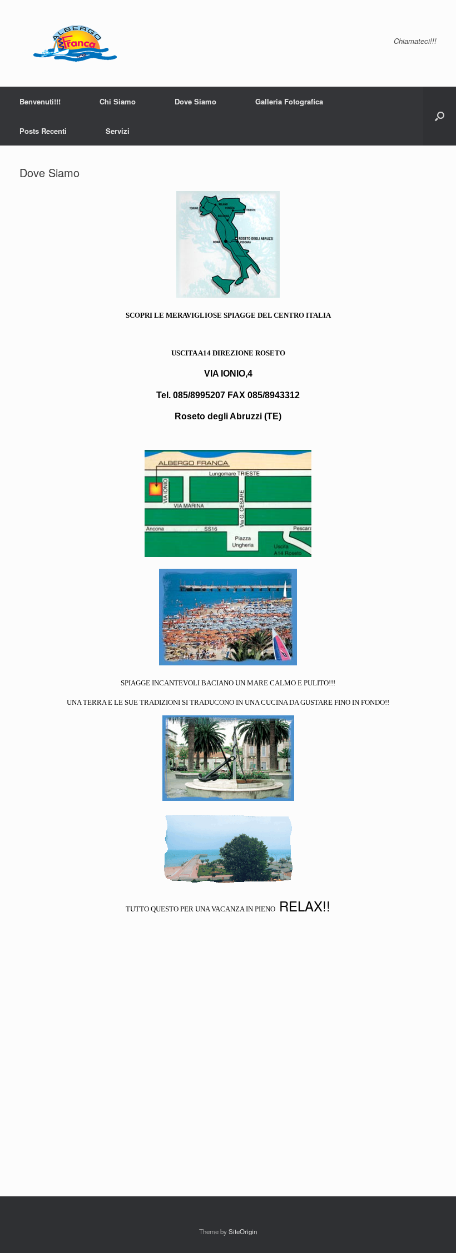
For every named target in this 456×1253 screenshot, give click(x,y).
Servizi (118, 131)
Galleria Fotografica (289, 101)
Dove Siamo (195, 101)
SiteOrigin (243, 1231)
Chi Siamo (118, 101)
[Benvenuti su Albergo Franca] (70, 43)
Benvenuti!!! (40, 101)
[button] (439, 116)
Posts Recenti (43, 131)
